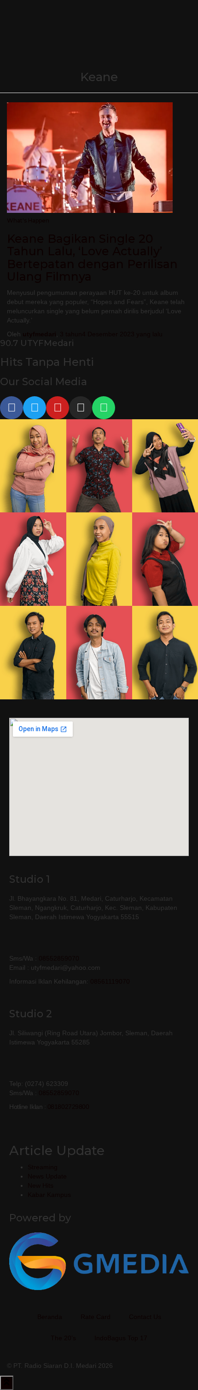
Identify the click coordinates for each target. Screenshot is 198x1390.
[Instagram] (80, 407)
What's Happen (28, 220)
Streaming (43, 1167)
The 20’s (63, 1338)
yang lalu (111, 334)
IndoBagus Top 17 (120, 1338)
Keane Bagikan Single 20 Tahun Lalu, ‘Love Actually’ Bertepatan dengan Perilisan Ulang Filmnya (92, 258)
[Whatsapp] (103, 407)
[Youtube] (57, 407)
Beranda (49, 1316)
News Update (47, 1176)
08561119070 (110, 981)
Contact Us (145, 1316)
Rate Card (96, 1316)
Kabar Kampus (49, 1194)
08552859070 (59, 958)
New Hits (40, 1185)
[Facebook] (11, 407)
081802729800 (68, 1106)
